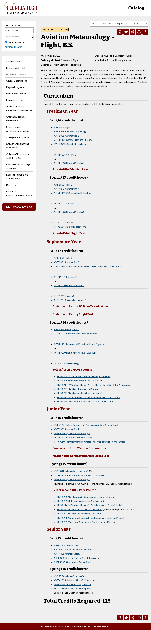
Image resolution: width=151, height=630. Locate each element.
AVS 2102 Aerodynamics (66, 329)
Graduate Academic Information (16, 118)
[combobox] (119, 24)
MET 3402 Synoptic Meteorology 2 (72, 479)
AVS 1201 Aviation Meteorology (70, 131)
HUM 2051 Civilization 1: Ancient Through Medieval (83, 376)
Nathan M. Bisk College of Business (18, 166)
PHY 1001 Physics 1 (64, 222)
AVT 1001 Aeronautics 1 (66, 135)
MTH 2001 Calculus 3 (65, 276)
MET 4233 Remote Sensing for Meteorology (76, 557)
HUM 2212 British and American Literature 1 (79, 393)
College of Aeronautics (17, 137)
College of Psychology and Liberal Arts (17, 156)
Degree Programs (15, 87)
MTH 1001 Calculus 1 (65, 154)
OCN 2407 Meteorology (66, 363)
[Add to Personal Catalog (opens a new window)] (126, 32)
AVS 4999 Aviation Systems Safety (71, 575)
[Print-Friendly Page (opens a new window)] (139, 32)
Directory (11, 184)
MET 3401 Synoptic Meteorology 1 (72, 433)
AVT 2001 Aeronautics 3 (66, 262)
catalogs (48, 626)
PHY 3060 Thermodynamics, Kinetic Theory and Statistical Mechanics (89, 441)
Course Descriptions (16, 80)
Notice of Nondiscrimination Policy (19, 193)
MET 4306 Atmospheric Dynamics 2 (72, 584)
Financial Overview (16, 99)
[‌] (20, 13)
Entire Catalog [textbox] (11, 30)
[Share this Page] (132, 32)
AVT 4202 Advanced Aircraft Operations (75, 580)
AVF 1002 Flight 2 (63, 184)
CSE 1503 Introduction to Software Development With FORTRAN (87, 266)
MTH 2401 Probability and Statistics (73, 437)
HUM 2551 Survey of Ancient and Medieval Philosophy (85, 401)
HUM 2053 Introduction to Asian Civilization (79, 380)
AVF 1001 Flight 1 (63, 127)
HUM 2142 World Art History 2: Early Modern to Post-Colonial (89, 505)
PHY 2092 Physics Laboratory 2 (70, 300)
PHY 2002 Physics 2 (64, 295)
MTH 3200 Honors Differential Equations (75, 352)
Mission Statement (15, 67)
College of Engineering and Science (17, 145)
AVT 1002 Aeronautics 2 (66, 188)
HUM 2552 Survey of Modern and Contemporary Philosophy (87, 521)
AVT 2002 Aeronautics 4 (66, 429)
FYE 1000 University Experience (70, 144)
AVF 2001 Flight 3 (63, 257)
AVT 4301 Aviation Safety (67, 553)
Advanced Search (13, 46)
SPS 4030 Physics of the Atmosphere (72, 588)
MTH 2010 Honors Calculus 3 (69, 285)
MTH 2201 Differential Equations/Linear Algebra (79, 344)
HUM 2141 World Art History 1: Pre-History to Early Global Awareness (93, 384)
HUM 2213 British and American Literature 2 (79, 513)
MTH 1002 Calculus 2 (65, 203)
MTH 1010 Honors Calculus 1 (69, 162)
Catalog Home (13, 61)
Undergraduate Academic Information (17, 128)
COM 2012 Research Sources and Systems (75, 333)
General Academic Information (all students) (19, 108)
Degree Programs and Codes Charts (17, 176)
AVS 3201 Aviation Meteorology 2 (71, 471)
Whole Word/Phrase (16, 42)
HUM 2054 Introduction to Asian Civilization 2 (80, 501)
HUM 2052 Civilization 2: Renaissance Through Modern (85, 496)
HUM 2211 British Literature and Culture (78, 388)
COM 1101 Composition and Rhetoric (73, 139)
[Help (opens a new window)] (145, 32)
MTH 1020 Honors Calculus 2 (69, 211)
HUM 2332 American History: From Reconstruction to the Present (90, 517)
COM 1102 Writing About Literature (72, 193)
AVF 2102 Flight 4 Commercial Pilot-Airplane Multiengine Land (86, 424)
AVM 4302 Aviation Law (66, 545)
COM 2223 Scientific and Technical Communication (80, 475)
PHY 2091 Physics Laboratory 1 (70, 226)
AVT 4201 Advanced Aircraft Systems (73, 549)
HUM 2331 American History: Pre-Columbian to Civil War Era (88, 397)
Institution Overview (16, 93)
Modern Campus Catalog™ (97, 626)
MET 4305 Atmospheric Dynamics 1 (72, 562)
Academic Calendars (16, 74)
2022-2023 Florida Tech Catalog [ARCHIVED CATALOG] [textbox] (114, 23)
